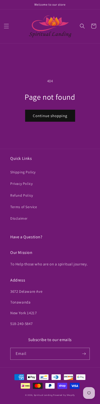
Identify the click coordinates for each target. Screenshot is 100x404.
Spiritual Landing (43, 395)
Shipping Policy (23, 172)
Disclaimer (19, 218)
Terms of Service (23, 207)
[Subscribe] (83, 354)
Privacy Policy (21, 183)
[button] (6, 26)
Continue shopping (50, 115)
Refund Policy (21, 195)
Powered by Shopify (64, 395)
